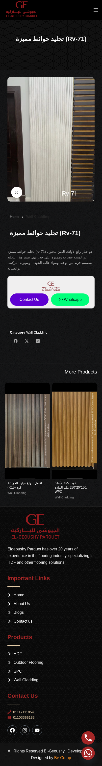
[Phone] (88, 738)
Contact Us (29, 299)
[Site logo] (23, 10)
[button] (15, 341)
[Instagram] (25, 730)
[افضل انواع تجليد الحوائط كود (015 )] (27, 431)
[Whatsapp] (88, 753)
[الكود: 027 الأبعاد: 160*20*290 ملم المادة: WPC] (74, 431)
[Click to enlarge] (16, 192)
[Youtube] (37, 730)
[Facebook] (12, 730)
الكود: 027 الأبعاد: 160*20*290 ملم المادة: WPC (71, 487)
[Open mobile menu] (96, 10)
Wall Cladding (38, 217)
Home (15, 217)
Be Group (62, 758)
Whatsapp (73, 299)
